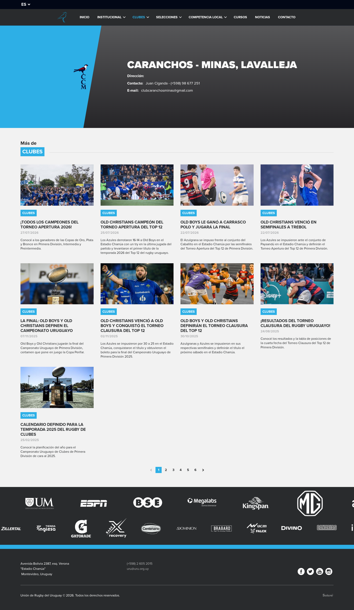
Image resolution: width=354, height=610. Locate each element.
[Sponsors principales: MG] (272, 503)
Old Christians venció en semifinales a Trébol (289, 225)
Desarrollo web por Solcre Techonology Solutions (328, 595)
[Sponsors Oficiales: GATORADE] (22, 528)
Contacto (286, 17)
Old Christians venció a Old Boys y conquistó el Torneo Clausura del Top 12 (132, 325)
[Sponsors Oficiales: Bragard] (162, 528)
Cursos (240, 17)
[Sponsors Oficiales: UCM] (197, 528)
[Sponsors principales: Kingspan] (218, 503)
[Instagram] (328, 572)
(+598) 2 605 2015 (139, 564)
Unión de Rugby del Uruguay (62, 17)
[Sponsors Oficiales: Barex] (57, 528)
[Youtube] (319, 572)
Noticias (262, 17)
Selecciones (167, 17)
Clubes (139, 17)
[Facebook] (301, 572)
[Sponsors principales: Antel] (326, 503)
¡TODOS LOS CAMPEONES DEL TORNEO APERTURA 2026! (49, 225)
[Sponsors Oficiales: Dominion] (127, 528)
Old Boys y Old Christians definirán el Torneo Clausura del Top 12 (214, 325)
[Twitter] (310, 572)
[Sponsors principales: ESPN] (55, 503)
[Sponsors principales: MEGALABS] (164, 503)
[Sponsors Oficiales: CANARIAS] (267, 528)
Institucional (109, 17)
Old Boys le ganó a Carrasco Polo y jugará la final (213, 225)
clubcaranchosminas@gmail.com (167, 90)
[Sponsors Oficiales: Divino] (232, 528)
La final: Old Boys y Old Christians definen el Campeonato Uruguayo (46, 325)
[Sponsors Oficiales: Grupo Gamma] (337, 524)
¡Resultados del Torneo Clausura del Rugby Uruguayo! (295, 323)
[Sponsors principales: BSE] (110, 503)
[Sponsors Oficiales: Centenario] (92, 528)
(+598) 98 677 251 (185, 83)
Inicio (84, 17)
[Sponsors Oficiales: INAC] (302, 528)
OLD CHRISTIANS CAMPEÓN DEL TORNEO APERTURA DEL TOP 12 (132, 225)
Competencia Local (206, 17)
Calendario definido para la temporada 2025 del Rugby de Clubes (53, 429)
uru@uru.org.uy (138, 569)
